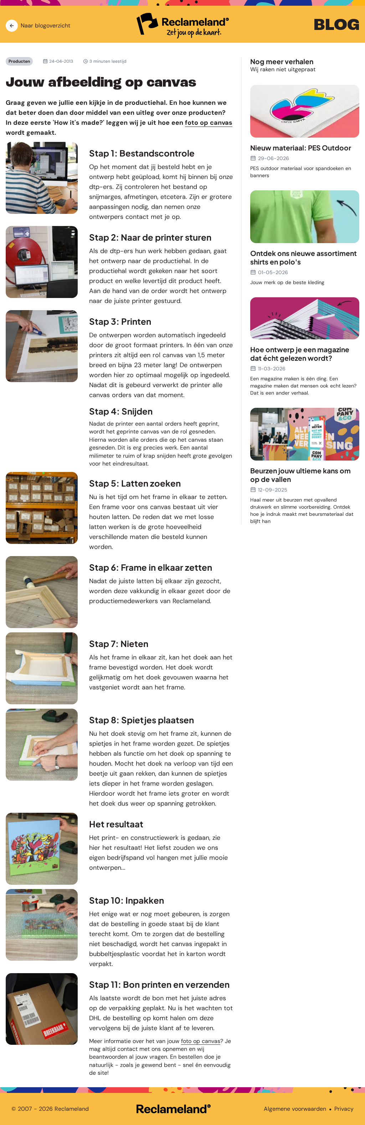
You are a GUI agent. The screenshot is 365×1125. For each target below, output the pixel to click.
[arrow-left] (12, 26)
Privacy (344, 1109)
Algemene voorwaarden (295, 1109)
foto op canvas (208, 122)
